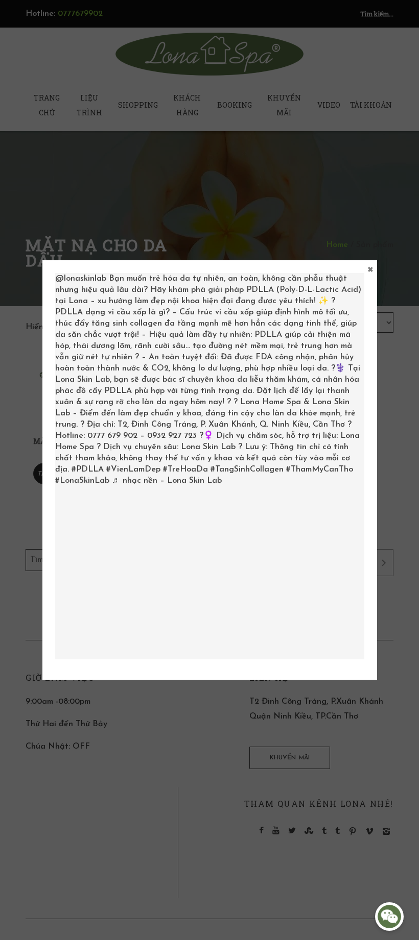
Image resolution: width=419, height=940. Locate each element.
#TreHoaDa (185, 469)
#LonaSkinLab (82, 481)
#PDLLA (88, 469)
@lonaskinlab (80, 279)
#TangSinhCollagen (247, 469)
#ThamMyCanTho (319, 469)
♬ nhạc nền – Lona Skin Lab (167, 481)
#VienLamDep (133, 469)
